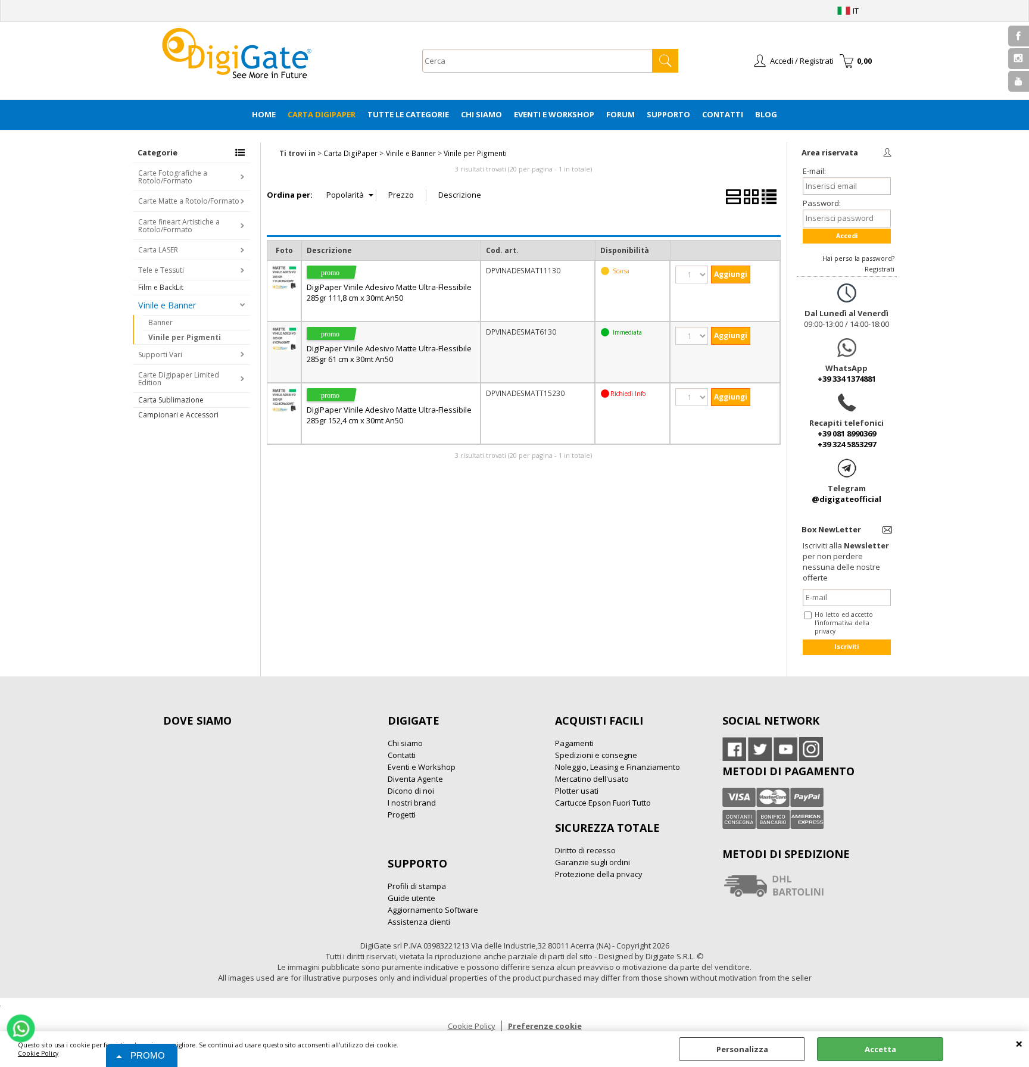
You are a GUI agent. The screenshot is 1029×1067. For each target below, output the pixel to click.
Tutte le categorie (408, 114)
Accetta (880, 1049)
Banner (160, 322)
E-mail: (814, 171)
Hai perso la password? (858, 258)
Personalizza (742, 1049)
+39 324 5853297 (847, 444)
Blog (766, 114)
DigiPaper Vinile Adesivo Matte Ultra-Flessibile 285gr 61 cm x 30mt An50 (389, 353)
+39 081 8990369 (847, 433)
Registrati (879, 268)
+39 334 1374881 (847, 378)
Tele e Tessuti (161, 270)
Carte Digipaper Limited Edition (178, 379)
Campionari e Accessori (178, 415)
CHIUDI (1019, 1043)
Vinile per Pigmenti (184, 337)
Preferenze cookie (545, 1026)
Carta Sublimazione (171, 400)
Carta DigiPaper (322, 114)
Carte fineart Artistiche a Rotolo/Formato (179, 226)
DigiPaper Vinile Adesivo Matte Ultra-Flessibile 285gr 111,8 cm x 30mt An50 (389, 292)
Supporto (668, 114)
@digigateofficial (846, 499)
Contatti (722, 114)
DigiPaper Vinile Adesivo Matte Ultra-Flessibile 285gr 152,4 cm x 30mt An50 (389, 415)
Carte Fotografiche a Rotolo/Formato (172, 177)
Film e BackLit (160, 287)
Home (264, 114)
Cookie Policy (38, 1053)
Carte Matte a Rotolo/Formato (188, 201)
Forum (620, 114)
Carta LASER (158, 250)
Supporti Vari (160, 355)
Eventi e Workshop (554, 114)
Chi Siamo (481, 114)
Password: (822, 203)
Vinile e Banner (167, 305)
